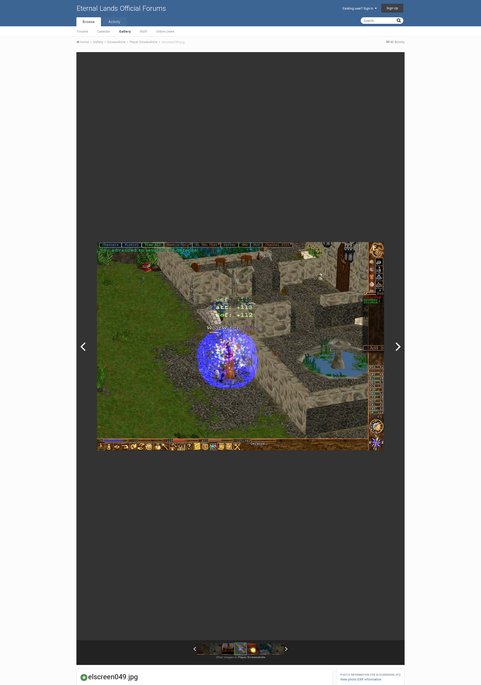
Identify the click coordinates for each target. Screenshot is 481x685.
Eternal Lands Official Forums (121, 8)
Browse (89, 22)
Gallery (125, 31)
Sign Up (392, 8)
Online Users (165, 31)
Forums (82, 31)
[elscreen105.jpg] (215, 649)
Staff (143, 31)
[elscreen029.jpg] (265, 649)
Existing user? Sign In (359, 8)
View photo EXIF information (360, 679)
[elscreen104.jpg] (278, 649)
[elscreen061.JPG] (203, 649)
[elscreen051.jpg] (82, 346)
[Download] (385, 59)
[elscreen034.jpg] (398, 346)
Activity (114, 22)
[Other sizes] (373, 59)
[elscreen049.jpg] (240, 649)
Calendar (103, 31)
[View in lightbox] (395, 59)
